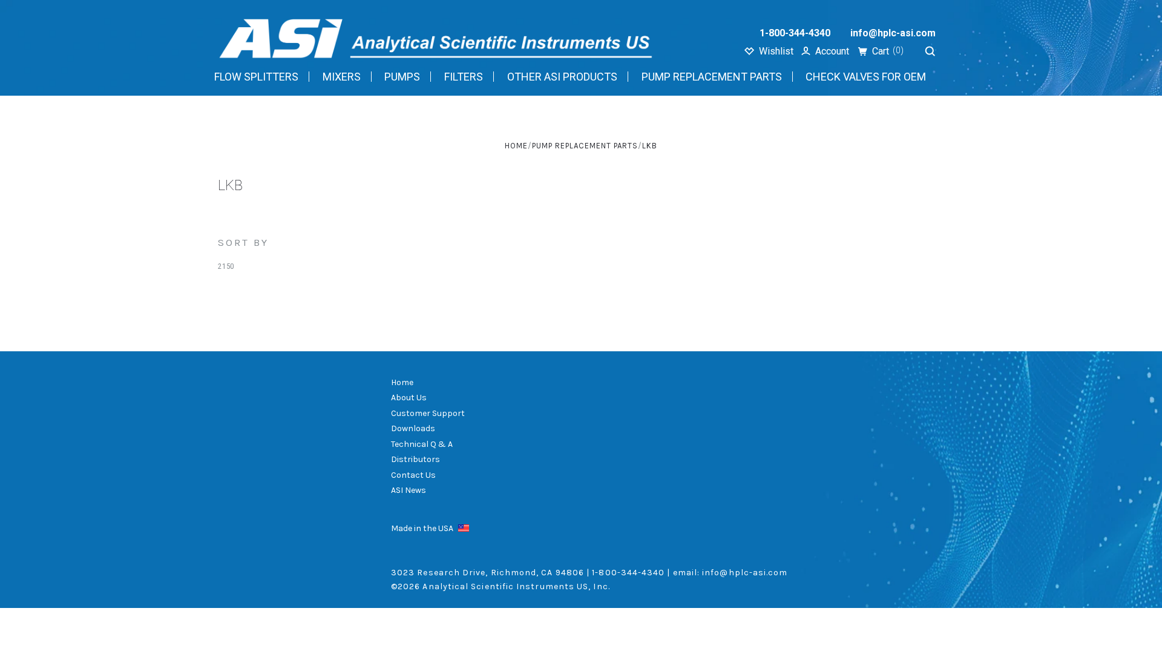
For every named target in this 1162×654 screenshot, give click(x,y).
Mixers (342, 76)
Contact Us (413, 475)
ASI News (408, 490)
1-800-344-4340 (795, 33)
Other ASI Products (562, 76)
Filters (463, 76)
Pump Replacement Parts (712, 76)
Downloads (413, 428)
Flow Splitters (256, 76)
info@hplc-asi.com (893, 33)
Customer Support (428, 413)
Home (402, 382)
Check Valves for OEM (866, 76)
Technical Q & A (422, 444)
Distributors (415, 459)
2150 (226, 266)
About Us (409, 397)
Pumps (402, 76)
